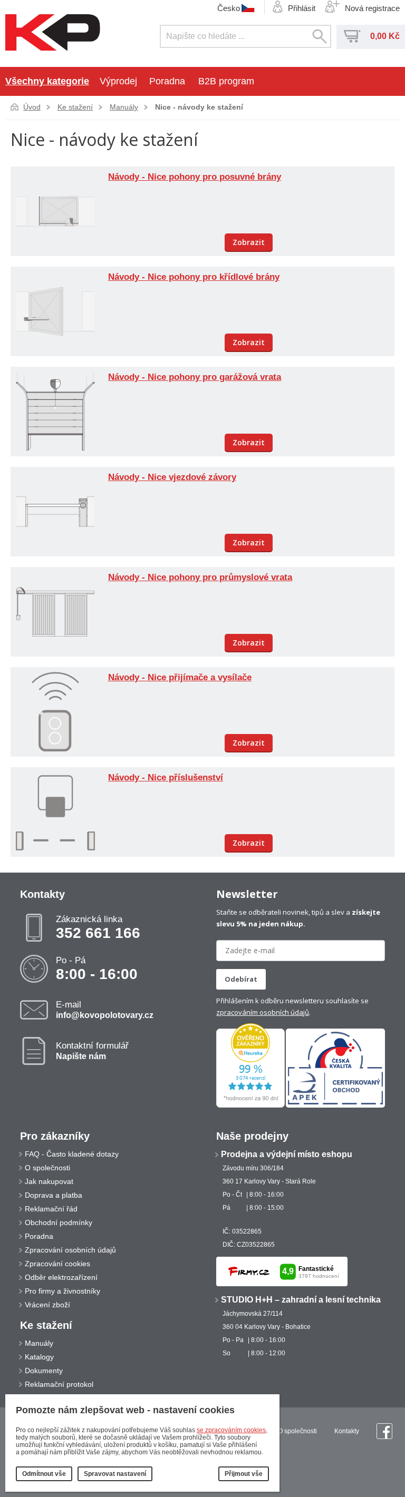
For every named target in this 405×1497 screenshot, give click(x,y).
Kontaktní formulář (92, 1051)
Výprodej (118, 81)
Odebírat (241, 979)
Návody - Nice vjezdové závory (172, 477)
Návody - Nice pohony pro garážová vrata (194, 377)
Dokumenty (44, 1370)
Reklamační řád (51, 1209)
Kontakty (346, 1431)
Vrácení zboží (47, 1304)
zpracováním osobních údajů (262, 1012)
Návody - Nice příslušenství (165, 777)
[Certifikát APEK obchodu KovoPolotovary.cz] (335, 1105)
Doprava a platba (53, 1195)
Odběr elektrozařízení (61, 1277)
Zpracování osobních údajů (70, 1250)
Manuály (124, 107)
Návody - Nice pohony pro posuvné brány (194, 177)
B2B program (226, 81)
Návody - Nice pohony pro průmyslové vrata (200, 577)
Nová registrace (372, 8)
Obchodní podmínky (58, 1222)
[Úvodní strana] (52, 33)
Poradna (167, 81)
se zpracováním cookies (231, 1430)
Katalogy (39, 1357)
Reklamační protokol (59, 1384)
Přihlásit (301, 8)
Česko (228, 8)
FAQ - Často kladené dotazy (72, 1154)
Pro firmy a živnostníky (62, 1291)
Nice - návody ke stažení (199, 107)
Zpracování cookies (57, 1263)
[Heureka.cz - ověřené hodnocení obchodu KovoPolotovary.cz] (250, 1105)
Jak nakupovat (49, 1181)
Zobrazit (249, 242)
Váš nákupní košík (352, 36)
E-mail (104, 1010)
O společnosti (47, 1167)
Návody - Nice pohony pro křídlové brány (193, 277)
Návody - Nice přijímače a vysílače (180, 677)
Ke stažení (75, 107)
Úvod (32, 107)
